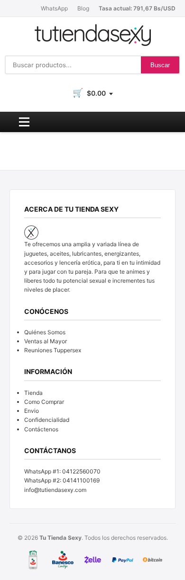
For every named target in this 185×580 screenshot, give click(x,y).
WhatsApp (54, 8)
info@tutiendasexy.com (55, 489)
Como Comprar (44, 401)
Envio (31, 410)
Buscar (160, 65)
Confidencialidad (46, 419)
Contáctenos (41, 429)
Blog (83, 8)
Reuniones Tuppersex (52, 350)
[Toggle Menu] (24, 122)
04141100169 (81, 480)
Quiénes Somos (44, 332)
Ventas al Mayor (45, 341)
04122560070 (81, 471)
